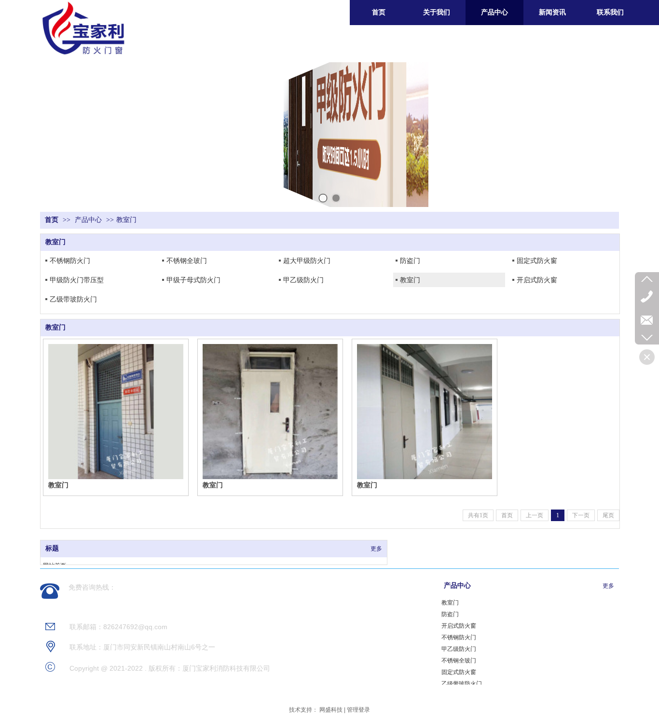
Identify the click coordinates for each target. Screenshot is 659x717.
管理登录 (358, 709)
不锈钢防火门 (70, 260)
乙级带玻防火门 (73, 299)
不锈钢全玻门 (186, 260)
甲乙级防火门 (303, 280)
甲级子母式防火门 (193, 280)
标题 (52, 548)
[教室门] (115, 411)
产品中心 (88, 219)
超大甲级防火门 (306, 260)
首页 (51, 219)
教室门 (126, 219)
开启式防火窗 (537, 280)
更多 (376, 549)
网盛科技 (331, 709)
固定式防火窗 (537, 260)
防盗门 (410, 260)
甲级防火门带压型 (77, 280)
